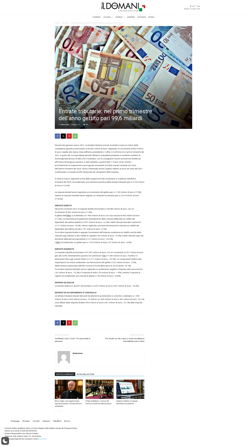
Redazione (65, 124)
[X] (63, 136)
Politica (69, 105)
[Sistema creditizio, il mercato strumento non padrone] (130, 389)
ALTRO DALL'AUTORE (85, 374)
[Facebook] (57, 136)
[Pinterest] (69, 136)
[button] (5, 441)
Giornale (65, 23)
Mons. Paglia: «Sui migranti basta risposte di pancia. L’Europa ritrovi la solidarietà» (68, 403)
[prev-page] (56, 411)
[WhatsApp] (75, 136)
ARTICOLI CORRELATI (65, 374)
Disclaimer (42, 439)
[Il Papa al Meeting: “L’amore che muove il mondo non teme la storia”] (100, 389)
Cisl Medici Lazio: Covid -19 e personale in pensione (72, 339)
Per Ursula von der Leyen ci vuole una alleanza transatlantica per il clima (124, 339)
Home (57, 23)
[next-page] (60, 411)
